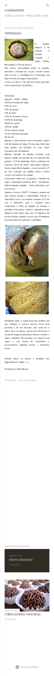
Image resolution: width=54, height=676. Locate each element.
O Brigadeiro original (23, 614)
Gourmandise (14, 10)
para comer (33, 16)
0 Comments (27, 28)
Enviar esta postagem (27, 380)
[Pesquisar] (47, 4)
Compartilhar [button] (10, 380)
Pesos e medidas (21, 560)
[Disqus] (27, 425)
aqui (27, 362)
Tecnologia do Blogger (29, 667)
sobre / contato (14, 16)
